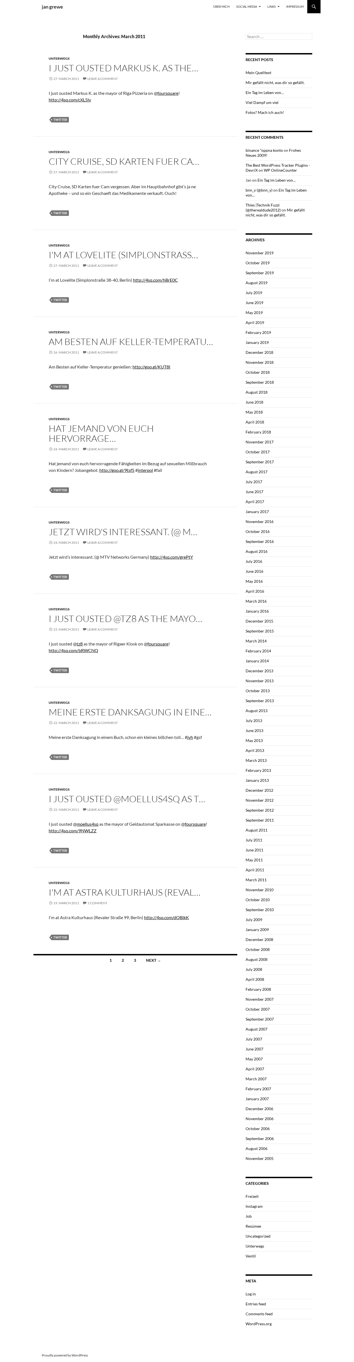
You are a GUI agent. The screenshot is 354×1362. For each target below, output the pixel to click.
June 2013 (254, 730)
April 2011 (255, 869)
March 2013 (256, 760)
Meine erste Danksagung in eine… (130, 712)
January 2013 (257, 780)
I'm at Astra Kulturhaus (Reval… (125, 892)
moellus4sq (87, 824)
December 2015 (259, 621)
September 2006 (260, 1138)
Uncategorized (258, 1236)
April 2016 (255, 591)
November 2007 (260, 999)
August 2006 (256, 1148)
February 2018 (258, 432)
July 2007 (254, 1039)
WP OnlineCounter (280, 170)
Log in (251, 1294)
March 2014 (256, 641)
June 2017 (254, 491)
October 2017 (258, 451)
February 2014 (258, 651)
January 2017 (257, 511)
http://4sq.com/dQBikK (166, 917)
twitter (60, 119)
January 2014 (257, 660)
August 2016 (256, 551)
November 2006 (260, 1118)
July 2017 (254, 481)
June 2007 (254, 1049)
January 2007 (257, 1098)
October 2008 (258, 949)
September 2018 (260, 382)
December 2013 (259, 670)
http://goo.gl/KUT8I (151, 366)
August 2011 (256, 830)
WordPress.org (259, 1323)
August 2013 (256, 710)
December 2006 (259, 1108)
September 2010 (260, 909)
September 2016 (260, 541)
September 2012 (260, 810)
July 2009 (254, 919)
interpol (145, 470)
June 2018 (254, 402)
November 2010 (260, 889)
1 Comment (97, 903)
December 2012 (259, 790)
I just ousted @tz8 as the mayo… (125, 618)
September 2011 (260, 820)
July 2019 (254, 292)
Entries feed (256, 1303)
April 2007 (255, 1068)
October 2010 (258, 899)
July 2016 (254, 561)
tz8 (80, 643)
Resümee (253, 1226)
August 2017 (256, 471)
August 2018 (256, 392)
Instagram (254, 1206)
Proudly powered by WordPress (65, 1355)
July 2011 (254, 840)
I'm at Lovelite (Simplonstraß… (123, 254)
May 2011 (254, 860)
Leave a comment (102, 79)
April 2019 (255, 322)
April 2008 (255, 979)
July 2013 (254, 720)
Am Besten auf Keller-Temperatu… (131, 341)
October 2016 (258, 531)
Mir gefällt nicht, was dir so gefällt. (275, 82)
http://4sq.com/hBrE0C (155, 280)
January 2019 (257, 342)
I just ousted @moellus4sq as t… (127, 798)
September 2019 (260, 272)
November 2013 (260, 680)
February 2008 (258, 989)
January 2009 (257, 929)
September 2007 (260, 1019)
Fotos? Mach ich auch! (265, 112)
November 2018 (260, 362)
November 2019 (260, 252)
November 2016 (260, 521)
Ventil (251, 1256)
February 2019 (258, 332)
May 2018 (254, 412)
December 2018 (259, 352)
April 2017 (255, 501)
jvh (190, 737)
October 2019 (258, 262)
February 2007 (258, 1088)
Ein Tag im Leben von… (265, 92)
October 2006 (258, 1128)
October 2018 (258, 372)
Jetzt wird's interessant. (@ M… (123, 531)
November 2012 (260, 800)
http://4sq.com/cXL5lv (70, 99)
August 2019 (256, 282)
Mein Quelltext (258, 72)
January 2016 (257, 611)
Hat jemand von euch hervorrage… (101, 433)
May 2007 (254, 1059)
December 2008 (259, 939)
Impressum (295, 6)
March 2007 (256, 1078)
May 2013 (254, 740)
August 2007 (256, 1029)
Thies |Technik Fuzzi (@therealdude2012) (263, 207)
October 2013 (258, 690)
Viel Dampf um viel (262, 102)
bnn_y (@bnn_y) (259, 190)
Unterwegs (59, 58)
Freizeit (252, 1196)
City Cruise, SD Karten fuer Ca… (124, 161)
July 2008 (254, 969)
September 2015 (260, 631)
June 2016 (254, 571)
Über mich (221, 6)
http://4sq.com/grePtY (171, 557)
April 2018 (255, 422)
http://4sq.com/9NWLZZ (73, 830)
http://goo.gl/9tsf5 (116, 470)
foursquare (167, 93)
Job (249, 1216)
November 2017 (260, 442)
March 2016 (256, 601)
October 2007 (258, 1009)
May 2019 (254, 312)
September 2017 (260, 461)
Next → (153, 960)
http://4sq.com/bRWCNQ (73, 650)
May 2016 (254, 581)
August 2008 (256, 959)
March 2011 (256, 879)
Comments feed (259, 1313)
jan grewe (52, 7)
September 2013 (260, 700)
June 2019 (254, 302)
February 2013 (258, 770)
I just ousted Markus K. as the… (123, 68)
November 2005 (260, 1158)
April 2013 (255, 750)
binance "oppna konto (264, 150)
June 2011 (254, 850)
